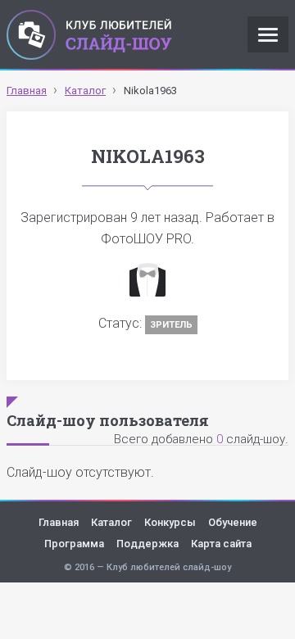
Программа (74, 543)
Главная (59, 522)
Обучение (232, 522)
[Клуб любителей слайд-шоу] (89, 34)
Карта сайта (221, 543)
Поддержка (147, 543)
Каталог (111, 522)
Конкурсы (170, 522)
